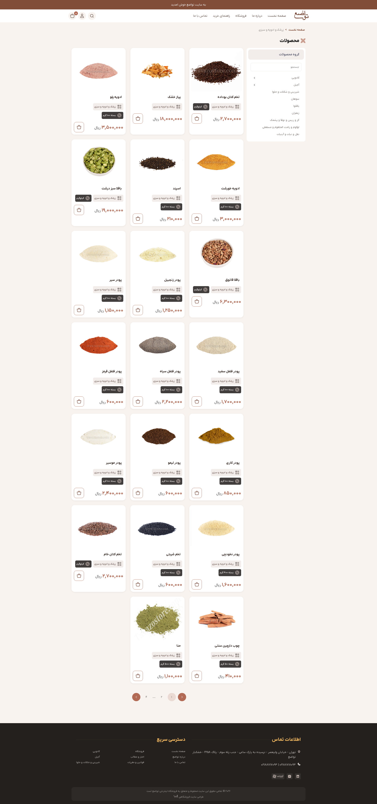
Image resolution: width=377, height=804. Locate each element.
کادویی (295, 78)
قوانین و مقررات (135, 762)
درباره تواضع (179, 756)
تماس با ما (200, 16)
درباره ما (257, 16)
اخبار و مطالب (137, 756)
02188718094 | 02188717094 (281, 764)
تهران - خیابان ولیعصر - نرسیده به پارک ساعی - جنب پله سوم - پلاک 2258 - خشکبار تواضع (246, 754)
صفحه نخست (277, 16)
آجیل (296, 85)
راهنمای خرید (221, 16)
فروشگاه (240, 16)
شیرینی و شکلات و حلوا (88, 762)
